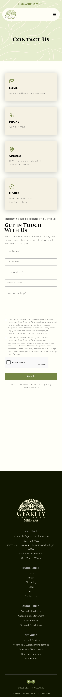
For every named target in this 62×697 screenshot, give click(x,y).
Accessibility (33, 388)
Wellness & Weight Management (31, 645)
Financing (31, 582)
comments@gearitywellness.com (27, 93)
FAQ (31, 592)
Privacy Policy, (44, 385)
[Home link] (11, 14)
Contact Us (31, 596)
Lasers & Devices (31, 640)
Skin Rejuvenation (31, 654)
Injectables (31, 659)
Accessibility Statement (31, 616)
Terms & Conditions (28, 385)
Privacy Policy (31, 621)
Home (31, 573)
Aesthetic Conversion (38, 694)
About (31, 578)
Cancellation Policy (31, 611)
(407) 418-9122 (17, 127)
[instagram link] (33, 682)
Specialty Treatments (31, 649)
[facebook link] (29, 682)
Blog (31, 587)
